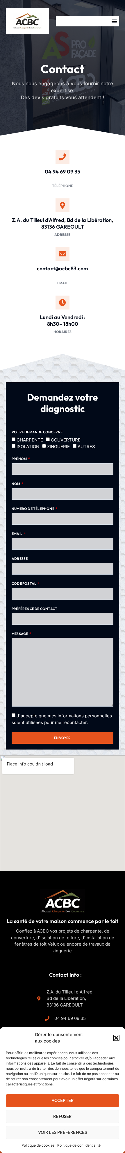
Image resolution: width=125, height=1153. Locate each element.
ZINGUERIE (58, 446)
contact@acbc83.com (62, 268)
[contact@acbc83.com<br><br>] (62, 254)
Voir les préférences (62, 1132)
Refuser (62, 1116)
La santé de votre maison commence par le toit (62, 921)
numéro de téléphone (33, 508)
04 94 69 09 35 (62, 171)
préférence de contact (34, 609)
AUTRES (86, 446)
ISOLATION (28, 446)
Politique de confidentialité (79, 1145)
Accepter (62, 1100)
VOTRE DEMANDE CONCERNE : (38, 432)
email (17, 533)
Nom (16, 484)
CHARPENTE (30, 439)
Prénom (19, 459)
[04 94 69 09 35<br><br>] (62, 157)
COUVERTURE (66, 439)
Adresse (20, 558)
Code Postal (24, 583)
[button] (116, 1038)
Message (20, 633)
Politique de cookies (38, 1145)
